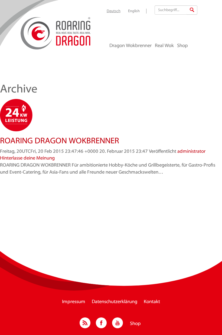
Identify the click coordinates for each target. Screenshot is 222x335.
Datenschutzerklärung (114, 302)
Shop (182, 46)
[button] (192, 10)
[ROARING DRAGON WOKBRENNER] (111, 115)
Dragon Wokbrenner (130, 46)
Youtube (117, 322)
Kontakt (152, 302)
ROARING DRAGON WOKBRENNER (59, 141)
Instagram (85, 322)
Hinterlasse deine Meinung (27, 158)
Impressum (73, 302)
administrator (191, 151)
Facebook (101, 322)
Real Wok (164, 46)
